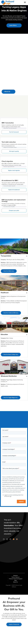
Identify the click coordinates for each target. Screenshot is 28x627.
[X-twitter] (10, 539)
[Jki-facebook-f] (7, 539)
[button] (25, 2)
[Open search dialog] (17, 2)
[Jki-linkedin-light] (4, 539)
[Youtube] (13, 539)
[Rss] (17, 539)
